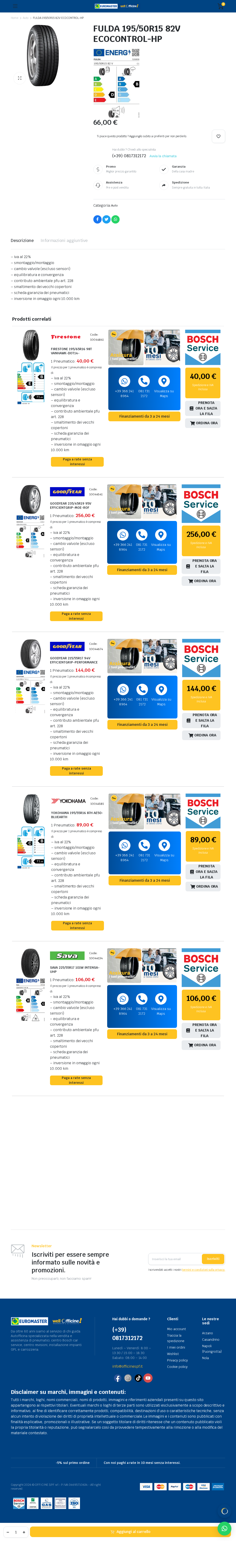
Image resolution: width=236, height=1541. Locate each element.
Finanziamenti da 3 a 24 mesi (144, 416)
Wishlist (173, 1354)
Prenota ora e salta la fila (206, 408)
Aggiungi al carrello (133, 1531)
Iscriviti (213, 1259)
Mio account (176, 1329)
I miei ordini (176, 1347)
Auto (25, 18)
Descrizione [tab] (22, 240)
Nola (205, 1358)
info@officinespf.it (127, 1366)
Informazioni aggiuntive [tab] (64, 240)
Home (14, 18)
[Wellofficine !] (118, 6)
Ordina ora (207, 423)
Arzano (207, 1333)
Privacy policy (177, 1360)
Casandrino (210, 1339)
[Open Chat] (224, 1511)
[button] (19, 78)
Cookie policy (177, 1367)
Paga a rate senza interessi (77, 461)
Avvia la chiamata (163, 156)
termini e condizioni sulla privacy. (203, 1270)
